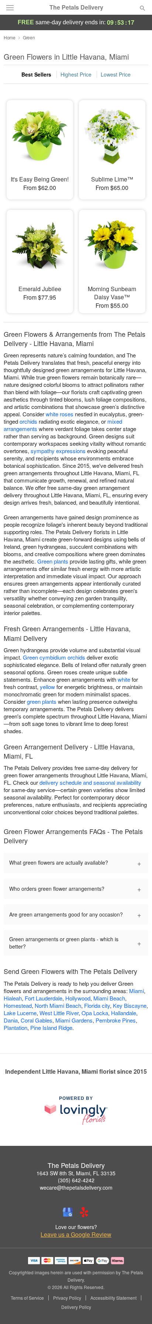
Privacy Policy (67, 1298)
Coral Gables (36, 1020)
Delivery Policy (76, 1307)
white (124, 679)
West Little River (59, 1013)
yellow (47, 687)
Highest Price (76, 74)
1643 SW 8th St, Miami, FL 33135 (76, 1173)
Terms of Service (27, 1298)
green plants (41, 701)
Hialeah (13, 998)
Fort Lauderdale (43, 998)
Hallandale (123, 1013)
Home (9, 37)
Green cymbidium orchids (54, 657)
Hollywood (77, 998)
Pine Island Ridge (51, 1027)
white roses (59, 414)
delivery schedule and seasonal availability (90, 782)
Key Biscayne (129, 1005)
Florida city (97, 1005)
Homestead (18, 1005)
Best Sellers (36, 74)
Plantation (15, 1027)
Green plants (52, 561)
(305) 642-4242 (76, 1180)
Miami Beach (109, 998)
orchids (28, 421)
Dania (11, 1020)
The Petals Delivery (76, 7)
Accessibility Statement (113, 1298)
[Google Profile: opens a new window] (68, 1212)
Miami (136, 991)
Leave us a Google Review (76, 1235)
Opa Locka (95, 1013)
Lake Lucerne (20, 1013)
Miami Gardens (74, 1020)
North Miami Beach (58, 1005)
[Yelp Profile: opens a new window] (84, 1212)
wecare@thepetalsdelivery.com (76, 1187)
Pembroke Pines (116, 1020)
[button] (136, 1307)
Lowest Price (116, 74)
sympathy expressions (58, 451)
